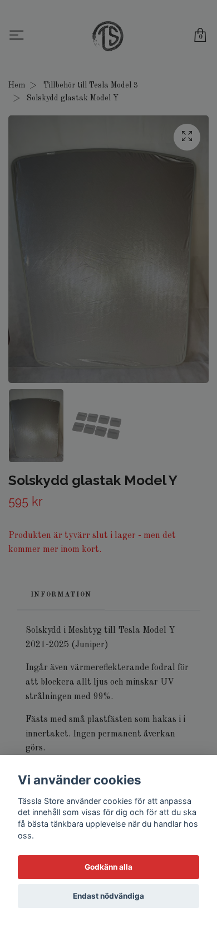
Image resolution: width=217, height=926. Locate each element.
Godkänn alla (108, 866)
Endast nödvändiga (108, 895)
